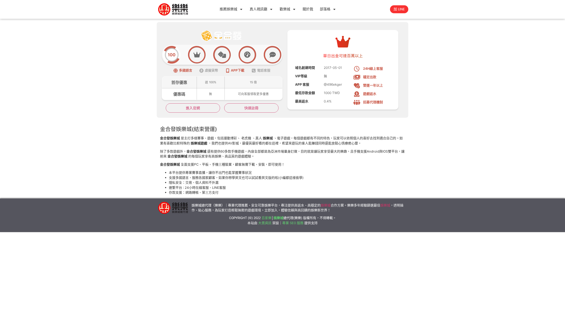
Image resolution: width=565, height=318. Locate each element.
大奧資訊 (264, 223)
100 (171, 54)
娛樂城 (326, 205)
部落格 (325, 9)
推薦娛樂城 (228, 9)
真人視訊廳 (258, 9)
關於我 (308, 9)
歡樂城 (285, 9)
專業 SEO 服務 (292, 223)
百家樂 (266, 218)
